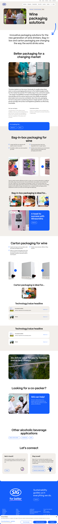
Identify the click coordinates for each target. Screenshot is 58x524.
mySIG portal (54, 0)
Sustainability (34, 4)
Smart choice (32, 513)
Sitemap (17, 514)
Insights (43, 0)
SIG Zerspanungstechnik (34, 512)
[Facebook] (44, 514)
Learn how (36, 499)
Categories (29, 4)
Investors (44, 4)
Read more (34, 222)
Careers (48, 4)
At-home (13, 203)
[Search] (51, 4)
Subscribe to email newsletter (38, 466)
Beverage (31, 9)
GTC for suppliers (46, 511)
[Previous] (15, 166)
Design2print (32, 510)
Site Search (18, 513)
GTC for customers (46, 512)
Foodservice (27, 203)
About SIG (40, 4)
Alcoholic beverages (37, 9)
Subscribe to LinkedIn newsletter (38, 470)
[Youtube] (50, 514)
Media (40, 0)
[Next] (42, 166)
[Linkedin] (48, 514)
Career (3, 514)
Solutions (24, 4)
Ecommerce (41, 203)
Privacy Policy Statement (47, 509)
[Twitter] (46, 514)
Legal (44, 510)
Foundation (46, 0)
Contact (50, 0)
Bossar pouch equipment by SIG (35, 511)
